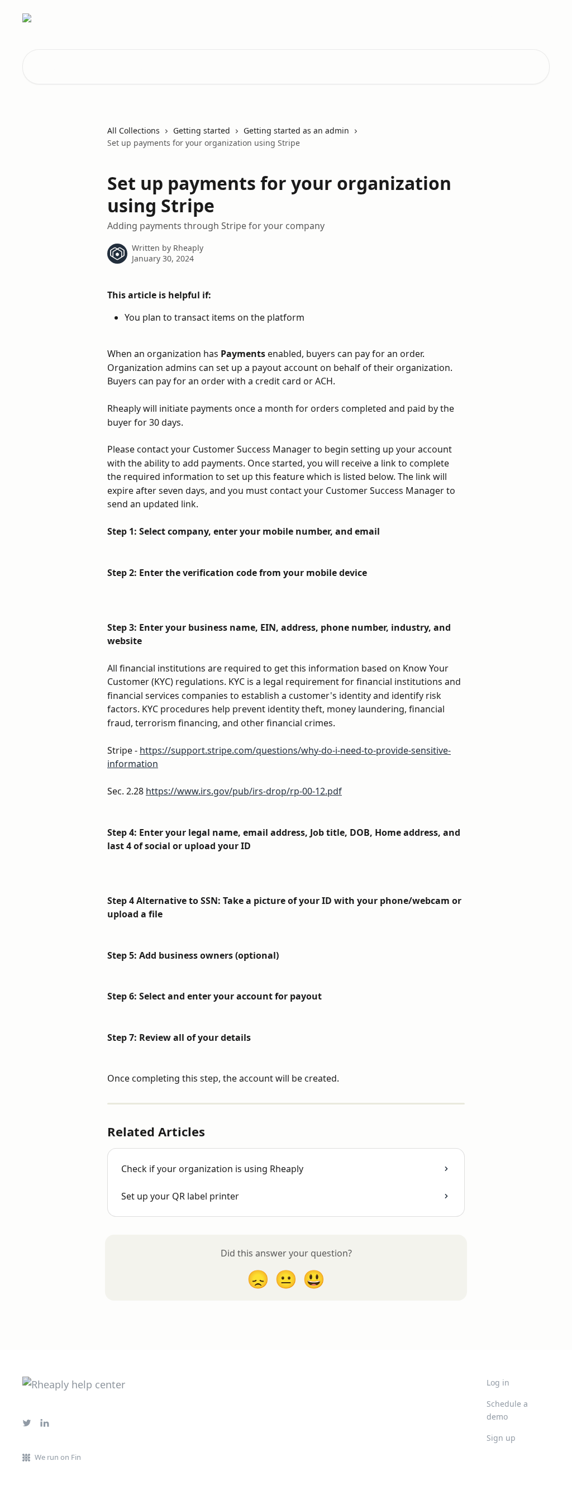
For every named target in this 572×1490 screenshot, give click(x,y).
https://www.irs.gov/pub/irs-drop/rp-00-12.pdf (244, 791)
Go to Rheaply (516, 18)
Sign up (501, 1437)
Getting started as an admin (296, 130)
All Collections (133, 130)
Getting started (201, 130)
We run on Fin (58, 1457)
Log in (498, 1382)
